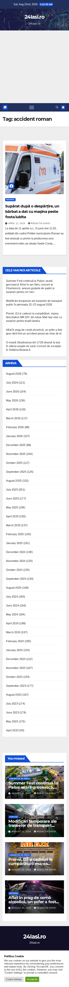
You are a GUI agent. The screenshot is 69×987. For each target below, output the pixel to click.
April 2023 (12, 730)
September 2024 (16, 578)
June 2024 (12, 605)
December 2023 (16, 659)
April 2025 (12, 516)
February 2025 (15, 534)
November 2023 (16, 668)
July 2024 (12, 596)
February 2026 (15, 427)
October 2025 (14, 462)
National (10, 200)
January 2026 (14, 436)
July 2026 (12, 382)
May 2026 (12, 400)
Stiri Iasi (13, 817)
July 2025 (12, 489)
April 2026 (12, 409)
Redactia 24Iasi (40, 223)
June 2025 (12, 498)
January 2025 (14, 543)
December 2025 (16, 445)
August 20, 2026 (22, 870)
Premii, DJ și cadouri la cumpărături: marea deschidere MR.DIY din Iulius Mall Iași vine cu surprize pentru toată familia (34, 317)
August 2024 (13, 587)
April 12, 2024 (17, 223)
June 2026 (12, 391)
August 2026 (13, 373)
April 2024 (12, 623)
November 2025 (16, 454)
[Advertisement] (34, 66)
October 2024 (14, 569)
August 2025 (13, 480)
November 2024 (16, 561)
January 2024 (14, 650)
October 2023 (14, 676)
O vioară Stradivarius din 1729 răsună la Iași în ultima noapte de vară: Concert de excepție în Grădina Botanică (33, 346)
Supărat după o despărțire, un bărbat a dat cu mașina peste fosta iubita (32, 211)
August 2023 (13, 694)
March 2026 (13, 418)
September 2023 (16, 685)
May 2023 (12, 721)
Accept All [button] (32, 979)
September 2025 (16, 471)
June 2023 (12, 712)
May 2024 (12, 614)
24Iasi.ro (34, 17)
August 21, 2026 (22, 793)
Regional (13, 893)
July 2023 (12, 703)
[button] (57, 107)
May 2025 (12, 507)
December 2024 (16, 552)
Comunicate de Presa (19, 779)
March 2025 (13, 525)
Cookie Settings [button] (14, 979)
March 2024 (13, 632)
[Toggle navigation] (31, 107)
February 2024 (15, 641)
